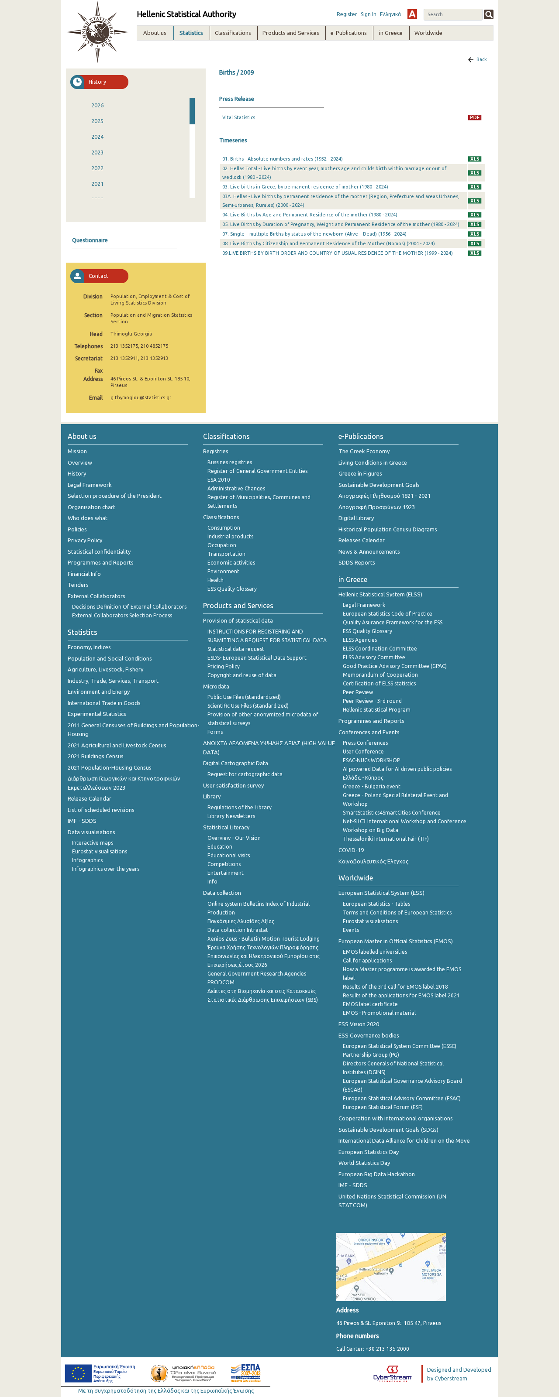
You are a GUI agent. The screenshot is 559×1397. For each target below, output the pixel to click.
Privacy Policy (85, 540)
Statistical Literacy (226, 827)
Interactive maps (92, 843)
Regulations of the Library (239, 807)
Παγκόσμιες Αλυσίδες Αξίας (240, 921)
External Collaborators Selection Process (122, 615)
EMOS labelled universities (375, 952)
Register (347, 14)
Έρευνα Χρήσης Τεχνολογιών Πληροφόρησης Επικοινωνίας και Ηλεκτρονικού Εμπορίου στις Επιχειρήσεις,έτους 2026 (263, 956)
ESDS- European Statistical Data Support (257, 658)
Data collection (222, 893)
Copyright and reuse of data (241, 675)
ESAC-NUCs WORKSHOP (371, 760)
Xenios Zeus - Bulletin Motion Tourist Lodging (263, 939)
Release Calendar (89, 798)
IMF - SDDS (82, 821)
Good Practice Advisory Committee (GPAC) (395, 666)
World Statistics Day (364, 1163)
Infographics (87, 860)
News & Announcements (369, 551)
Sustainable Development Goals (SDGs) (388, 1130)
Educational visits (228, 855)
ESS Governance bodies (368, 1035)
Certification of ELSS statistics (379, 683)
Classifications (221, 517)
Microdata (216, 686)
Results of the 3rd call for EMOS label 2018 (395, 987)
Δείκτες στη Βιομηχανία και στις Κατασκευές (261, 991)
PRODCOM (221, 982)
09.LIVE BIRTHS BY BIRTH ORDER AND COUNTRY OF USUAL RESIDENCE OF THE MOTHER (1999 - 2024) (337, 253)
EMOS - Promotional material (379, 1013)
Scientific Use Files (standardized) (248, 706)
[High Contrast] (412, 14)
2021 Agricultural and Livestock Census (117, 745)
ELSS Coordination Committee (380, 648)
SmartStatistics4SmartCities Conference (392, 812)
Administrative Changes (236, 488)
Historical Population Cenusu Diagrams (387, 529)
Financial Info (84, 574)
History (77, 473)
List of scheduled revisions (101, 810)
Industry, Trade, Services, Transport (113, 681)
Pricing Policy (223, 666)
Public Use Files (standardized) (244, 697)
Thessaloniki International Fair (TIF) (386, 839)
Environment (223, 571)
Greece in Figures (360, 473)
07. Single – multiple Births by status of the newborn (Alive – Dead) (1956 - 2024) (314, 233)
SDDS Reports (356, 562)
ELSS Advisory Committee (374, 657)
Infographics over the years (105, 869)
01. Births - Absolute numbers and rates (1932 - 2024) (282, 158)
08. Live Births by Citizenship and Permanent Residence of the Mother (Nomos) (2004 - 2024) (328, 243)
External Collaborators (96, 596)
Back (481, 59)
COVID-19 (351, 850)
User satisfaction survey (233, 785)
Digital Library (356, 518)
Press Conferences (365, 743)
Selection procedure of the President (115, 496)
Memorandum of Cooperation (380, 675)
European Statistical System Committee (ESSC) (399, 1046)
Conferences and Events (369, 732)
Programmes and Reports (101, 562)
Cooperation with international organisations (395, 1118)
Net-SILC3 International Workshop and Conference (404, 821)
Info (212, 881)
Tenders (78, 585)
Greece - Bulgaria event (371, 786)
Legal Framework (90, 485)
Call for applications (367, 960)
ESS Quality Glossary (232, 589)
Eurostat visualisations (99, 851)
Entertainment (225, 873)
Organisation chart (91, 507)
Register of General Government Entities (257, 471)
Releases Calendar (361, 540)
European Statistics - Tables (376, 904)
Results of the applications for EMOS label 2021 (401, 995)
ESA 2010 (218, 480)
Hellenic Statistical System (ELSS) (380, 594)
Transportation (226, 554)
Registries (215, 451)
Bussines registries (229, 462)
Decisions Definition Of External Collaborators (129, 606)
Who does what (87, 518)
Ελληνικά (390, 14)
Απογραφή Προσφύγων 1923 (376, 507)
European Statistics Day (368, 1152)
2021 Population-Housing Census (110, 767)
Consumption (223, 528)
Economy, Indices (89, 647)
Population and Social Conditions (110, 658)
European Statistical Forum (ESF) (383, 1107)
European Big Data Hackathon (376, 1174)
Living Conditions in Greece (372, 462)
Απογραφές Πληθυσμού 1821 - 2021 (384, 496)
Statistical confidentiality (99, 551)
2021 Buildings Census (96, 756)
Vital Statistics (238, 117)
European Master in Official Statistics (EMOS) (395, 941)
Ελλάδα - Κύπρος (363, 778)
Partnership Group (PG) (371, 1055)
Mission (77, 451)
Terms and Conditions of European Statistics (397, 912)
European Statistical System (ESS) (381, 893)
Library (212, 796)
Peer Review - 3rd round (372, 701)
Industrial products (230, 536)
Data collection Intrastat (237, 930)
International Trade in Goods (104, 703)
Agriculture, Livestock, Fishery (105, 669)
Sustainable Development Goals (379, 485)
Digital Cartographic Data (235, 763)
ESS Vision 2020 (358, 1024)
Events (351, 930)
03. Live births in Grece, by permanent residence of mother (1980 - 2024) (305, 186)
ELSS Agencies (360, 640)
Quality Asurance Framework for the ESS (392, 622)
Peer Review (358, 692)
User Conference (363, 751)
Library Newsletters (231, 816)
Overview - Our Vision (234, 838)
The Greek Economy (364, 451)
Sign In (368, 14)
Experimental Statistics (97, 714)
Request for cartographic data (245, 774)
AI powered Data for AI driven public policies (397, 769)
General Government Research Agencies (256, 973)
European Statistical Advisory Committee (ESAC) (402, 1098)
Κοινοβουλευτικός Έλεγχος (373, 861)
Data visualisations (91, 832)
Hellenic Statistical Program (377, 709)
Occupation (221, 545)
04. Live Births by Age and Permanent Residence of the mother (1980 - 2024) (309, 214)
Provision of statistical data (238, 620)
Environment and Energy (99, 691)
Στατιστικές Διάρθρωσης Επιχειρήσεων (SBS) (262, 1000)
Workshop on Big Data (370, 830)
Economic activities (231, 562)
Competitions (224, 864)
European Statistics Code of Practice (387, 613)
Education (219, 846)
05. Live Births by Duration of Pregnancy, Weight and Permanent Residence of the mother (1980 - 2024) (340, 224)
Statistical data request (235, 649)
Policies (77, 529)
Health (215, 580)
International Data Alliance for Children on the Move (404, 1140)
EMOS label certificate (370, 1004)
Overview (80, 462)
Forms (215, 732)
